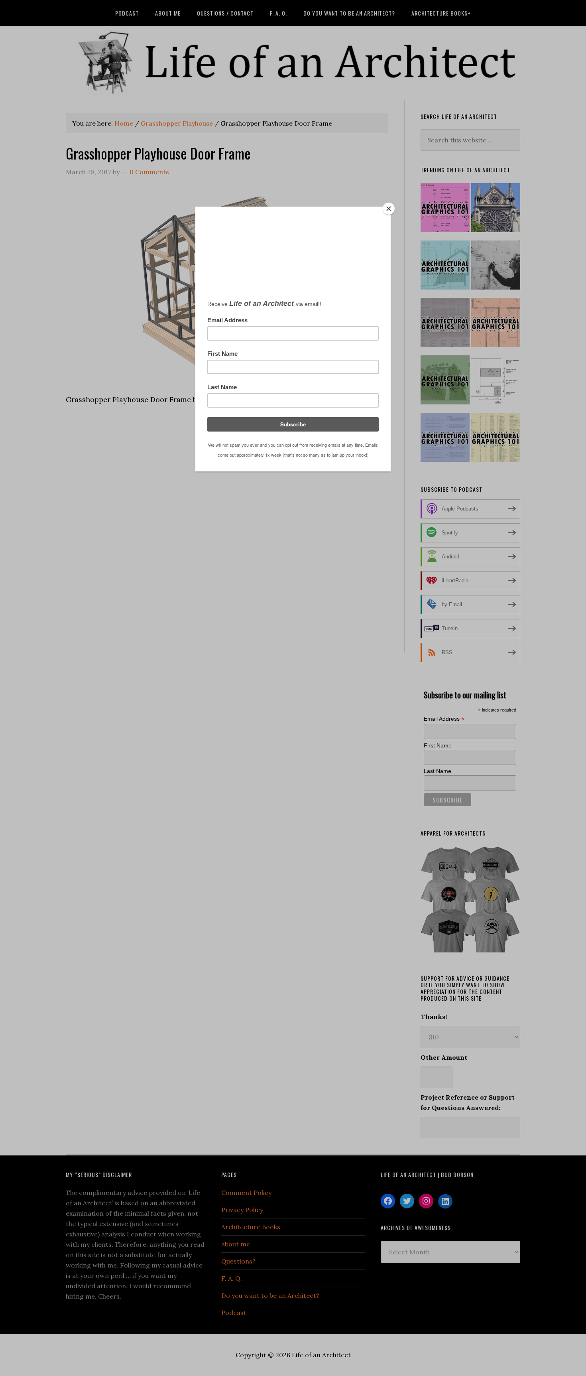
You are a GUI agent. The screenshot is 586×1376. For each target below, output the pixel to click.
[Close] (389, 209)
